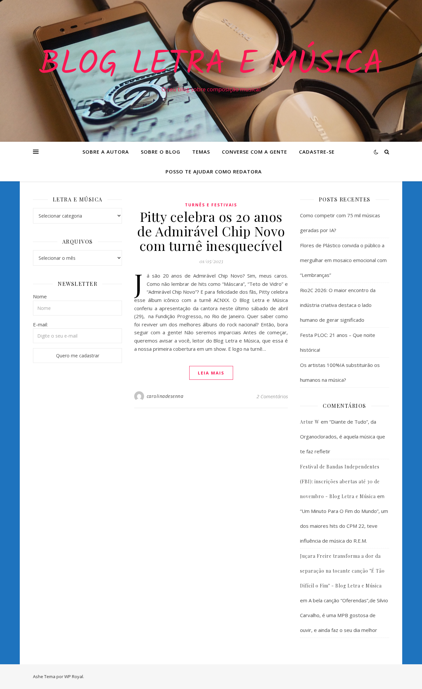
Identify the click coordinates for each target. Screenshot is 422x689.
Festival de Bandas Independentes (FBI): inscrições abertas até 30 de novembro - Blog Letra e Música (340, 481)
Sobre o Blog (160, 151)
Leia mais (211, 373)
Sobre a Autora (105, 151)
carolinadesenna (165, 396)
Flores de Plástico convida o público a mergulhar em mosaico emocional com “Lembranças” (343, 260)
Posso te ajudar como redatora (214, 171)
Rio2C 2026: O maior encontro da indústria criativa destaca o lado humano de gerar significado (338, 305)
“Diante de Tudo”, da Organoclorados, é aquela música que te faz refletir (342, 436)
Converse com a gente (254, 151)
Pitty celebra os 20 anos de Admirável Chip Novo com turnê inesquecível (211, 231)
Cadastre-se (317, 151)
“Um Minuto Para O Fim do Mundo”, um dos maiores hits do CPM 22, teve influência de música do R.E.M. (344, 526)
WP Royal (73, 676)
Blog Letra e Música (211, 64)
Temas (201, 151)
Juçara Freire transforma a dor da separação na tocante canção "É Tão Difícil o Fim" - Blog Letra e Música (342, 571)
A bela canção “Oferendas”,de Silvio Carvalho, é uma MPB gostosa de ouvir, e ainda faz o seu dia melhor (344, 615)
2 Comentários (272, 396)
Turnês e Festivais (211, 205)
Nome (40, 296)
